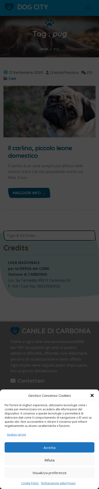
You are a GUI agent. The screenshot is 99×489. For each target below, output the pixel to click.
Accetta (49, 447)
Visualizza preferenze (49, 472)
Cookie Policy (30, 483)
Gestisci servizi (16, 434)
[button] (92, 395)
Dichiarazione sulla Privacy (58, 483)
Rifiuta (49, 460)
